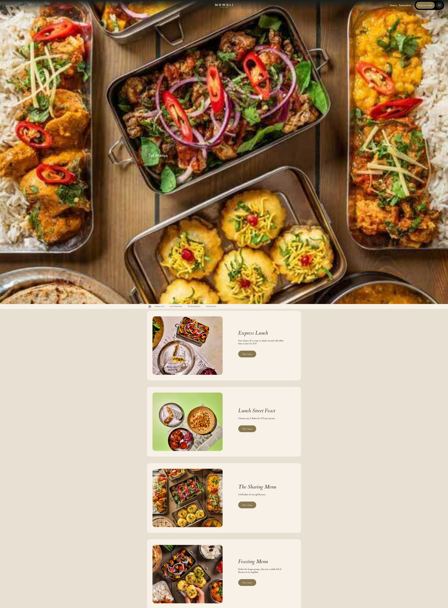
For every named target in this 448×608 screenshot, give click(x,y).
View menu (247, 354)
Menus (393, 5)
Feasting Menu (211, 306)
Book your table (425, 5)
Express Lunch (159, 306)
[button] (149, 306)
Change (17, 6)
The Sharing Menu (194, 306)
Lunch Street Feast (176, 306)
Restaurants (405, 5)
